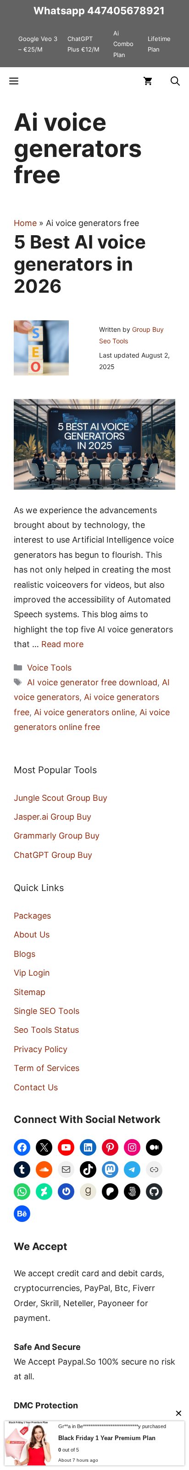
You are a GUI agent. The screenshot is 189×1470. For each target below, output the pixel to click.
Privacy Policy (40, 1049)
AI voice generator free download (92, 682)
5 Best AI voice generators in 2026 (80, 264)
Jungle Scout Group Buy (60, 798)
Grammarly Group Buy (57, 835)
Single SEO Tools (46, 1011)
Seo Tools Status (46, 1030)
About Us (32, 934)
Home (25, 223)
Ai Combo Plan (123, 43)
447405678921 (126, 11)
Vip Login (32, 973)
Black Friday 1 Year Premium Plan (107, 1438)
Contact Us (36, 1087)
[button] (175, 81)
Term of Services (46, 1068)
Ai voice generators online (84, 712)
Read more (62, 644)
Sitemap (29, 992)
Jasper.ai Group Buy (52, 817)
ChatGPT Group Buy (53, 855)
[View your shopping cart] (147, 81)
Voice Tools (49, 667)
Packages (32, 915)
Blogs (24, 954)
